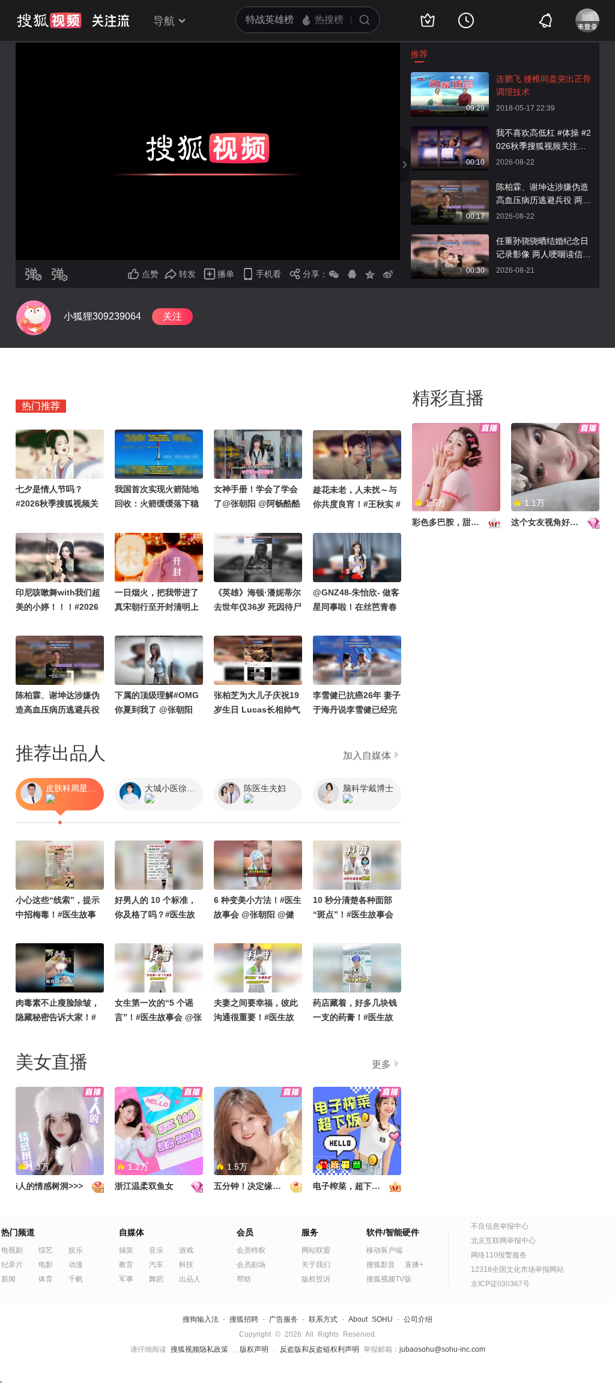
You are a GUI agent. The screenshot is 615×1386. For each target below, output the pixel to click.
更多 (381, 1064)
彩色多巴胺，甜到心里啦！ (462, 522)
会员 (245, 1232)
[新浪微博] (388, 274)
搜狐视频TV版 (388, 1279)
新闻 (8, 1279)
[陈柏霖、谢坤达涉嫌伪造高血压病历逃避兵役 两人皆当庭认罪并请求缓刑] (450, 186)
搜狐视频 (49, 20)
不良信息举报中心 (500, 1226)
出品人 (190, 1279)
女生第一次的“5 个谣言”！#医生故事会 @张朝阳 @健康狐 (158, 1017)
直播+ (414, 1264)
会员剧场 (251, 1264)
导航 (164, 21)
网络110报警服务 (499, 1255)
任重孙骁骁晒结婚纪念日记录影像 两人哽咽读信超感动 (543, 248)
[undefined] (34, 318)
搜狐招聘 (243, 1319)
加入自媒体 (367, 755)
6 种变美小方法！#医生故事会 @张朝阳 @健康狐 (257, 914)
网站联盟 (315, 1250)
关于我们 (315, 1264)
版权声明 (254, 1349)
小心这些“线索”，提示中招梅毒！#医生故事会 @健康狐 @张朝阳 (58, 914)
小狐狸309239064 (102, 316)
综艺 (45, 1250)
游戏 (186, 1250)
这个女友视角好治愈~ (551, 522)
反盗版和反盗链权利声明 (319, 1349)
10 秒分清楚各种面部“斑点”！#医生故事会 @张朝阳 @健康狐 (353, 914)
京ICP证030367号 (500, 1284)
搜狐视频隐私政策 (199, 1349)
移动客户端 (384, 1250)
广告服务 (283, 1319)
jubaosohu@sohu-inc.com (442, 1349)
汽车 (156, 1264)
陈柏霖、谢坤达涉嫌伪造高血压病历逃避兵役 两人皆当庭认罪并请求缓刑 (543, 194)
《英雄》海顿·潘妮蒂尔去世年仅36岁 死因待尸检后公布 (257, 607)
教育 (126, 1264)
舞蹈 (156, 1279)
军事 (126, 1279)
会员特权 (251, 1250)
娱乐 (75, 1250)
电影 (45, 1264)
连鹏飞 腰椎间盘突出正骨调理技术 (543, 85)
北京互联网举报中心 (503, 1240)
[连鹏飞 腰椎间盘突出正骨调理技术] (450, 78)
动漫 (75, 1264)
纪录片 (12, 1264)
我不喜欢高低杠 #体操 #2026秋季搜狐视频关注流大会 (543, 140)
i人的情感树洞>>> (49, 1186)
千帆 (75, 1279)
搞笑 (126, 1250)
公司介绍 (418, 1319)
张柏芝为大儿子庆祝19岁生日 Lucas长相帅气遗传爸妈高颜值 (257, 709)
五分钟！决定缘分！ (251, 1186)
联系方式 (323, 1319)
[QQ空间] (370, 274)
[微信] (334, 274)
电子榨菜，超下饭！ (351, 1186)
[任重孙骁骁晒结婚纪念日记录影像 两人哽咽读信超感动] (450, 240)
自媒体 (131, 1232)
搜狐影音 (380, 1264)
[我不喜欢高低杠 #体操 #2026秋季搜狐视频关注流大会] (450, 132)
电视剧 (12, 1250)
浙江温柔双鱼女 (144, 1186)
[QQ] (352, 274)
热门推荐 (41, 406)
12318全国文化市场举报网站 (517, 1269)
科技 (186, 1264)
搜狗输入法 (201, 1319)
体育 (45, 1279)
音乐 (156, 1250)
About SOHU (370, 1319)
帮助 (244, 1279)
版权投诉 (315, 1279)
